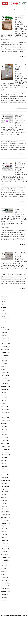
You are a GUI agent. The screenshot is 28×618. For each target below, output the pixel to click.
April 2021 (4, 435)
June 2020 (4, 463)
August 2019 (5, 492)
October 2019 (5, 486)
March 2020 (5, 472)
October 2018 (5, 520)
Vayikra (4, 321)
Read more (22, 56)
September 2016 (6, 591)
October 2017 (5, 554)
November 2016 (6, 586)
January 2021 (5, 443)
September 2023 (6, 352)
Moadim (6, 39)
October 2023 (5, 349)
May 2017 (4, 568)
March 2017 (5, 574)
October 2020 (5, 452)
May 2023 (4, 363)
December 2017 (6, 548)
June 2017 (4, 566)
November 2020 (6, 449)
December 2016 (6, 583)
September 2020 (6, 455)
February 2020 (5, 474)
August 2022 (5, 389)
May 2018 (4, 534)
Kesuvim (4, 307)
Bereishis (2, 39)
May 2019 (4, 500)
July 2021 (4, 426)
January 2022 (5, 409)
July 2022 (4, 392)
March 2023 (5, 369)
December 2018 (6, 514)
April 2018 (4, 537)
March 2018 (5, 540)
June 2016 (4, 600)
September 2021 (6, 420)
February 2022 (5, 406)
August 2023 (5, 355)
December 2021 (6, 412)
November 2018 (6, 517)
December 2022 (6, 378)
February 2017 (5, 577)
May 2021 (4, 432)
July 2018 (4, 529)
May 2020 (4, 466)
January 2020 (5, 477)
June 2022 (4, 395)
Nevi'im (4, 313)
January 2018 (5, 546)
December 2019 (6, 480)
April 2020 (4, 469)
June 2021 (4, 429)
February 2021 (5, 440)
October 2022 (5, 383)
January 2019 (5, 511)
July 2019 (4, 494)
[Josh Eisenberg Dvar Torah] (14, 1)
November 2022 (6, 381)
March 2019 (5, 506)
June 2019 (4, 497)
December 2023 (6, 343)
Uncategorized (5, 319)
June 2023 (4, 361)
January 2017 (5, 580)
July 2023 (4, 358)
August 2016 (5, 594)
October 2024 (5, 329)
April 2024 (4, 335)
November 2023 (6, 346)
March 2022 (5, 403)
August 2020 (5, 457)
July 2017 (4, 563)
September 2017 (6, 557)
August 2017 (5, 560)
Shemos (4, 316)
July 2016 (4, 597)
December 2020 (6, 446)
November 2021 (6, 415)
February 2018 (5, 543)
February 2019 (5, 509)
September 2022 (6, 386)
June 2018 (4, 531)
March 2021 (5, 437)
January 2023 (5, 375)
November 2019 (6, 483)
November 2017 (6, 551)
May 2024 (4, 332)
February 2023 (5, 372)
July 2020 (4, 460)
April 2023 (4, 366)
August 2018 (5, 526)
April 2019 (4, 503)
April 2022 (4, 400)
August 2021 (5, 423)
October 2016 (5, 588)
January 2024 (5, 341)
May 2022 (4, 398)
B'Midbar (4, 299)
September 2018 (6, 523)
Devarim (2, 89)
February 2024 (5, 338)
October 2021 (5, 417)
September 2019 (6, 489)
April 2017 (4, 571)
